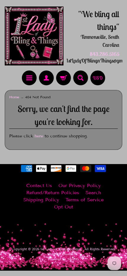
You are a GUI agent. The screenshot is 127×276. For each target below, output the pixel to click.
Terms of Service (85, 200)
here (39, 136)
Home (14, 97)
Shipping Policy (41, 200)
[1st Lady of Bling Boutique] (34, 36)
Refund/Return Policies (52, 192)
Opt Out (63, 207)
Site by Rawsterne (63, 254)
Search (93, 192)
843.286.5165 (104, 54)
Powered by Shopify (63, 259)
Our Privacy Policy (79, 185)
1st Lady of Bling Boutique (61, 249)
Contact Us (39, 185)
